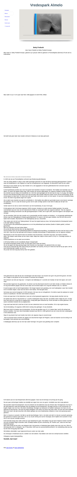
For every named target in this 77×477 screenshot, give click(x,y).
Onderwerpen (7, 23)
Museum (6, 19)
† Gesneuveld (7, 26)
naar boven (9, 447)
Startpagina (7, 10)
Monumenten (7, 16)
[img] (46, 24)
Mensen (6, 13)
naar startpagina (19, 447)
